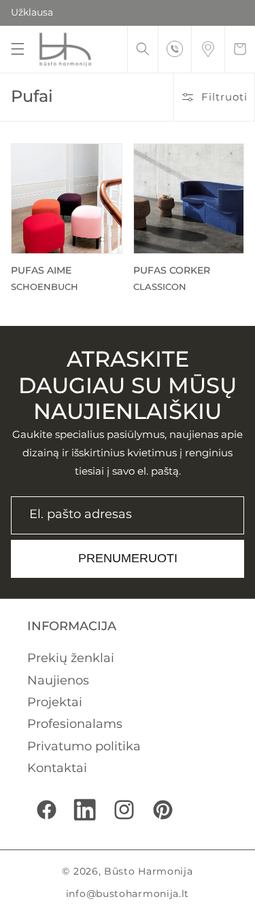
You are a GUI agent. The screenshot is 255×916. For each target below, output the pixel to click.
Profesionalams (74, 723)
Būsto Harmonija (148, 871)
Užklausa (32, 12)
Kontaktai (57, 768)
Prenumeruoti (127, 558)
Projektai (54, 702)
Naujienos (58, 680)
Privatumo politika (84, 746)
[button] (18, 49)
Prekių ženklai (70, 658)
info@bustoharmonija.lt (127, 893)
